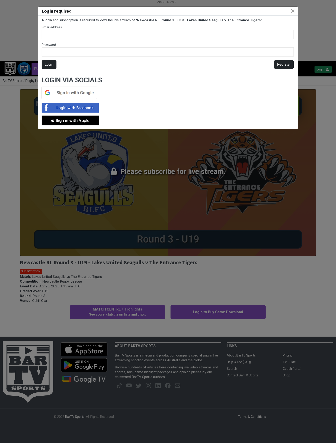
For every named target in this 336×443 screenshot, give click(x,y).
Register (284, 64)
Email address (52, 27)
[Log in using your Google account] (70, 92)
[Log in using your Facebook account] (71, 107)
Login (49, 64)
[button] (70, 120)
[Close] (292, 11)
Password (49, 45)
